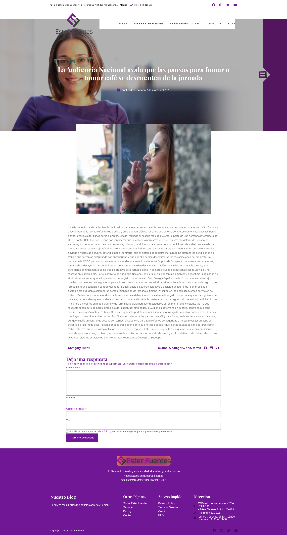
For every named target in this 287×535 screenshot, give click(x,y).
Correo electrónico (76, 408)
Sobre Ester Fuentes (148, 23)
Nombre (71, 397)
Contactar (213, 23)
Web (68, 420)
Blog (231, 23)
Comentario (73, 367)
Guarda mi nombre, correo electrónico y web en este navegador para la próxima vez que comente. (121, 431)
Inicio (123, 23)
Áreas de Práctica (183, 23)
